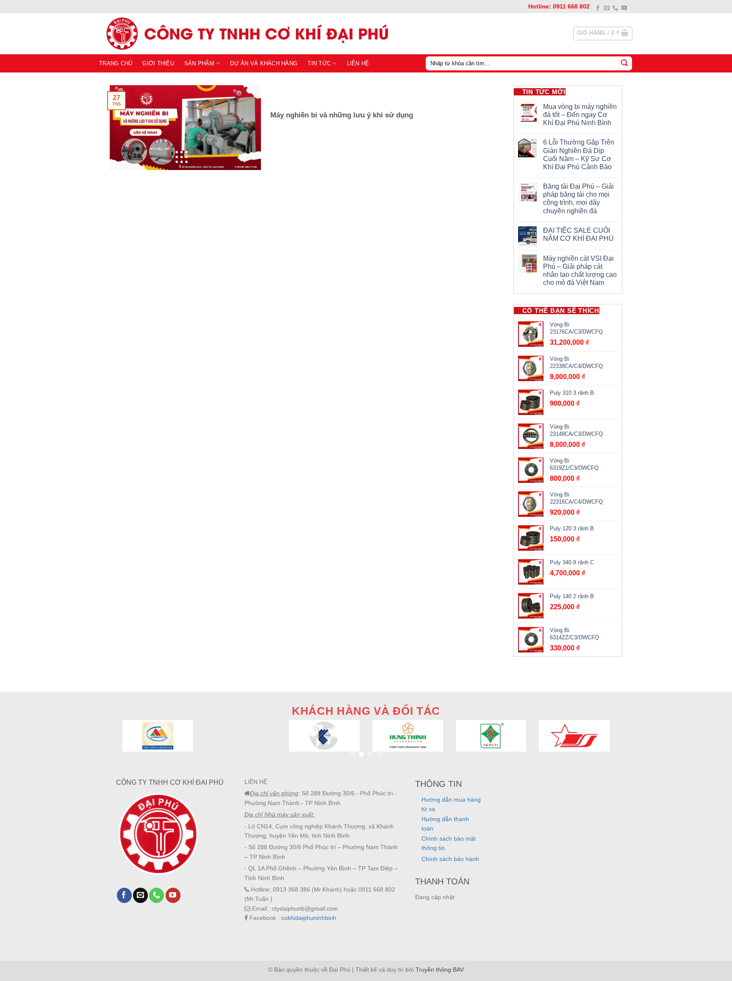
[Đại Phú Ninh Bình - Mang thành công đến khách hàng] (245, 33)
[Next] (595, 746)
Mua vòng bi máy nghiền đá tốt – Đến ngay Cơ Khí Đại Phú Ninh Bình (580, 114)
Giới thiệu (158, 63)
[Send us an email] (607, 8)
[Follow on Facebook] (598, 8)
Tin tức (319, 63)
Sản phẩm (199, 63)
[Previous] (136, 746)
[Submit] (624, 63)
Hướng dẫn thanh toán (445, 824)
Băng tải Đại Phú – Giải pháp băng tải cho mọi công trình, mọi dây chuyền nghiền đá (578, 199)
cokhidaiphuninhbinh (308, 917)
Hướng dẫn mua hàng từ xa (451, 804)
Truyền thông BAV (440, 969)
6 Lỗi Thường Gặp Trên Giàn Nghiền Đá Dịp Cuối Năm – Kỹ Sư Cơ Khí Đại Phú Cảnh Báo (578, 154)
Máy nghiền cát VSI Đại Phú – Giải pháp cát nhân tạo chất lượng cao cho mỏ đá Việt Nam (580, 271)
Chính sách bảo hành (450, 859)
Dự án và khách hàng (263, 63)
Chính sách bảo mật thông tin (448, 843)
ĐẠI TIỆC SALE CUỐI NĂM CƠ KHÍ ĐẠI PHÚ (578, 234)
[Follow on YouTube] (624, 8)
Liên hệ (358, 63)
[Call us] (615, 8)
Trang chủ (115, 63)
